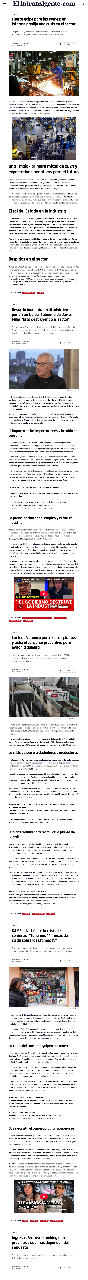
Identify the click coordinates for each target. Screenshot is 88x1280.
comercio (64, 1015)
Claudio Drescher (65, 397)
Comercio (34, 1221)
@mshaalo (31, 1112)
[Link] (69, 44)
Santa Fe (51, 914)
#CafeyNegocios (17, 1112)
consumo (44, 1221)
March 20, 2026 (46, 508)
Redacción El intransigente (22, 43)
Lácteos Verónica (32, 725)
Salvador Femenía (31, 1015)
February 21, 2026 (42, 822)
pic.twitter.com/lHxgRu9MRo (50, 1115)
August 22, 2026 (47, 1118)
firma (74, 728)
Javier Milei (50, 400)
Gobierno (38, 239)
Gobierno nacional (29, 293)
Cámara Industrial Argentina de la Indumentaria (39, 397)
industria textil (15, 621)
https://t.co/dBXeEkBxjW (39, 819)
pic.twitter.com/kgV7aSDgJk (61, 819)
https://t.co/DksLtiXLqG (18, 505)
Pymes (41, 293)
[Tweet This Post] (65, 44)
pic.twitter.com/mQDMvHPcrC (37, 900)
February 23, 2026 (49, 903)
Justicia (52, 731)
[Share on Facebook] (60, 44)
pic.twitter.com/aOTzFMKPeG (41, 505)
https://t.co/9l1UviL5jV (29, 1115)
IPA (46, 101)
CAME (21, 1015)
